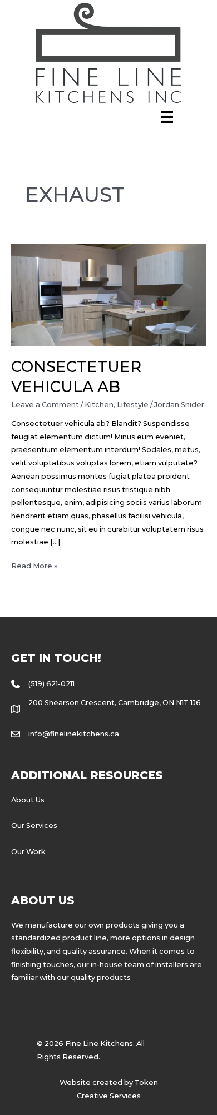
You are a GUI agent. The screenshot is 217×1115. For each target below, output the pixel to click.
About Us (28, 800)
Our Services (34, 825)
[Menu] (167, 117)
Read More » (34, 567)
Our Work (28, 852)
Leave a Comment (45, 404)
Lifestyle (133, 404)
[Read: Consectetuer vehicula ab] (108, 294)
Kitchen (99, 404)
